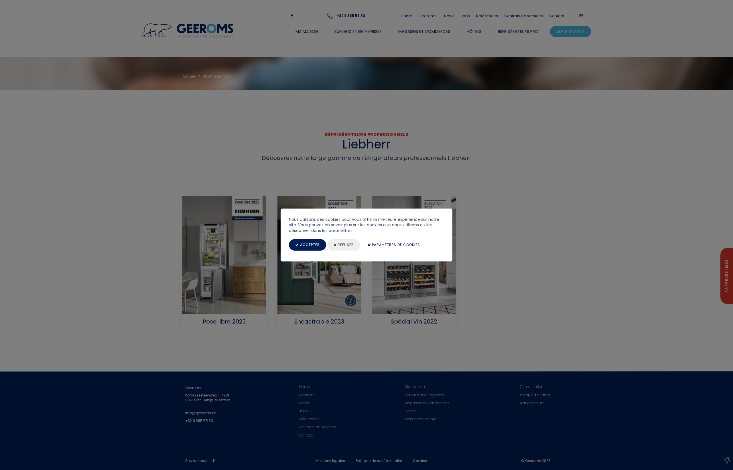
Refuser (345, 244)
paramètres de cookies (395, 244)
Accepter (309, 244)
